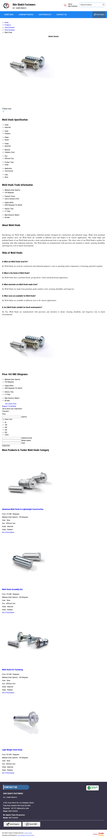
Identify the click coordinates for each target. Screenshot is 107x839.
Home (6, 22)
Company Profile (26, 15)
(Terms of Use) (28, 833)
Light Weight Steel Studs (12, 750)
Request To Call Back (9, 406)
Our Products (45, 15)
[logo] (6, 10)
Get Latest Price (10, 404)
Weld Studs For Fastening (12, 670)
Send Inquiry (100, 14)
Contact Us (61, 15)
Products (8, 25)
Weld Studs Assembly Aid (12, 589)
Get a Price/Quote (8, 532)
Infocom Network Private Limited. (25, 835)
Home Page (8, 15)
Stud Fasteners (10, 27)
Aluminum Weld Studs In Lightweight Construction (22, 509)
